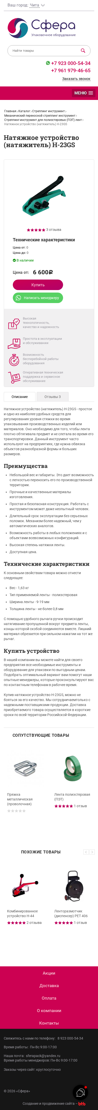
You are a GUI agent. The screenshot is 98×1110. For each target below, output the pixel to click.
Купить (38, 285)
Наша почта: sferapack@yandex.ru (32, 1056)
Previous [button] (86, 852)
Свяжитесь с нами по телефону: (30, 1038)
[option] (25, 789)
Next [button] (92, 852)
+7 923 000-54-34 (70, 63)
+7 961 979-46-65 (70, 70)
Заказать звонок (76, 79)
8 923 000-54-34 (70, 1038)
